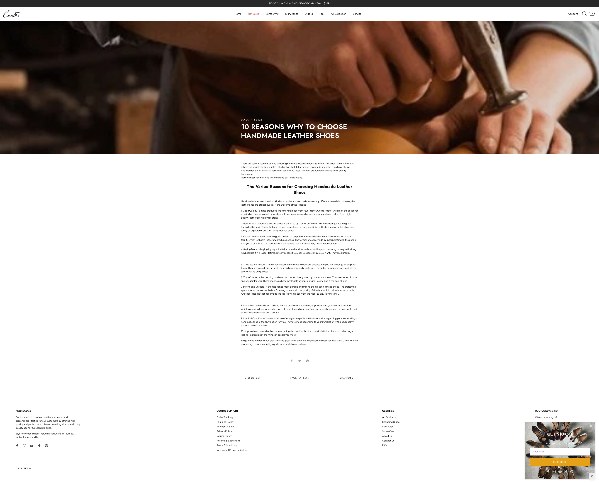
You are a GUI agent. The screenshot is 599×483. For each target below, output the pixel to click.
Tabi (321, 13)
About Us (387, 435)
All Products (389, 417)
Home (237, 13)
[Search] (584, 13)
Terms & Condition (227, 445)
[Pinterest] (571, 471)
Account (573, 13)
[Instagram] (554, 471)
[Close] (591, 426)
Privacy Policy (224, 431)
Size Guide (387, 426)
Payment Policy (225, 426)
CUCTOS (27, 468)
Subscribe (560, 462)
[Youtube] (560, 471)
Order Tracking (225, 417)
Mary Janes (291, 13)
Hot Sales (253, 13)
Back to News (299, 377)
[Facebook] (548, 471)
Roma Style (272, 13)
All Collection (338, 13)
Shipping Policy (225, 421)
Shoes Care (388, 431)
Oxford (309, 13)
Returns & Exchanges (228, 440)
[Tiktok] (565, 471)
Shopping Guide (390, 421)
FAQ (384, 445)
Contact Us (388, 440)
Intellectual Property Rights (231, 449)
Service (357, 13)
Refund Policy (224, 435)
